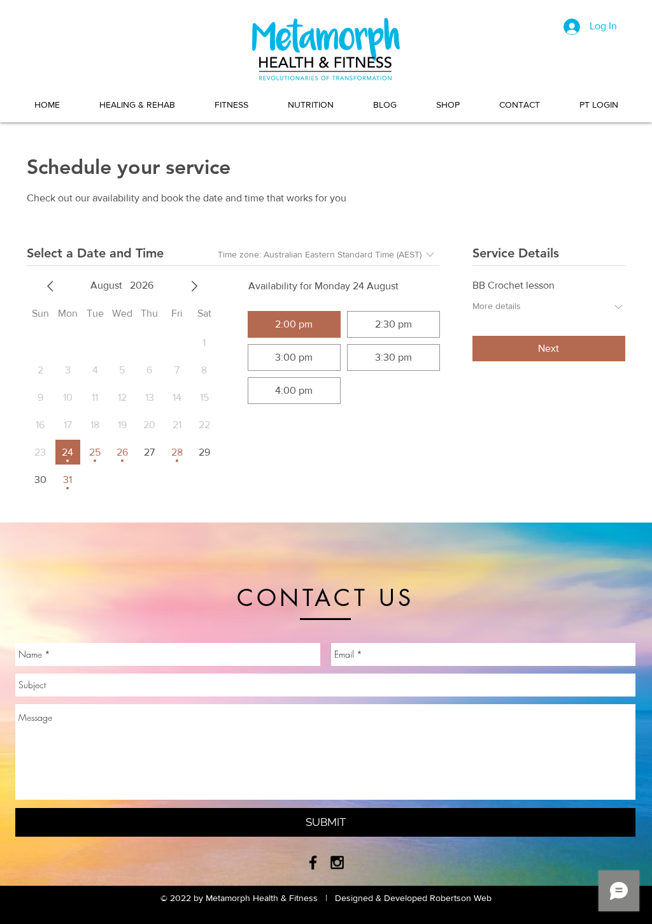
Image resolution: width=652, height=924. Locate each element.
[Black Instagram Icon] (337, 862)
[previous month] (50, 286)
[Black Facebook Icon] (313, 862)
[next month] (194, 286)
